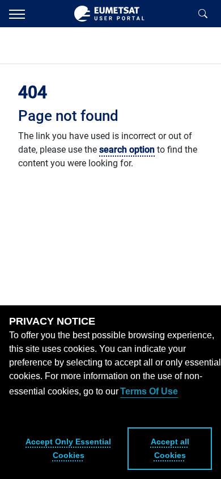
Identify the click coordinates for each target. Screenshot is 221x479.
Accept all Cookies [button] (170, 448)
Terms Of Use (149, 391)
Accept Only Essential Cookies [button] (68, 448)
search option (127, 149)
